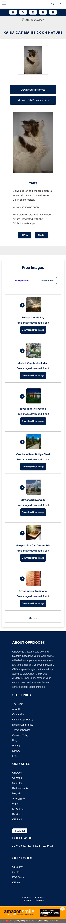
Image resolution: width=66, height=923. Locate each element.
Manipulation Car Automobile (33, 545)
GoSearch (17, 867)
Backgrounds (22, 280)
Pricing (16, 745)
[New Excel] (43, 12)
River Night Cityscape (33, 408)
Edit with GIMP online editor (33, 100)
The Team (17, 704)
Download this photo (33, 89)
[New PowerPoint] (53, 12)
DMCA (16, 751)
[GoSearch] (23, 12)
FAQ (14, 756)
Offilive (16, 882)
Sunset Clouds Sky (33, 317)
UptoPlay (17, 783)
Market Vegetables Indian (33, 363)
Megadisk (17, 793)
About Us (17, 709)
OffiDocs (17, 772)
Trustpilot (20, 831)
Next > (41, 235)
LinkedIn (36, 846)
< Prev (24, 235)
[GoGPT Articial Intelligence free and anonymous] (13, 12)
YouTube (21, 846)
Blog (14, 740)
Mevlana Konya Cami (33, 499)
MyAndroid (18, 809)
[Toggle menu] (4, 3)
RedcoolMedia (20, 788)
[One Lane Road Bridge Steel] (34, 448)
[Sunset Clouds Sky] (34, 311)
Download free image (33, 329)
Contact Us (18, 714)
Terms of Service (21, 730)
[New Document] (33, 12)
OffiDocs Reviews (26, 898)
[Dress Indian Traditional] (34, 585)
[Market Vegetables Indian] (34, 357)
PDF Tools (18, 877)
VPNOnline (18, 798)
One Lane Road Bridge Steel (33, 454)
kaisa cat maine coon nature (33, 32)
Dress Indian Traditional (33, 591)
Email (50, 846)
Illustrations (47, 280)
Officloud (17, 819)
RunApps (17, 814)
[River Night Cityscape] (34, 402)
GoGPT (16, 872)
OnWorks (17, 778)
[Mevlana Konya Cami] (34, 493)
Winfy (15, 804)
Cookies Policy (20, 735)
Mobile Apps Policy (22, 724)
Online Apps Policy (22, 719)
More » (33, 618)
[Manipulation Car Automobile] (34, 539)
